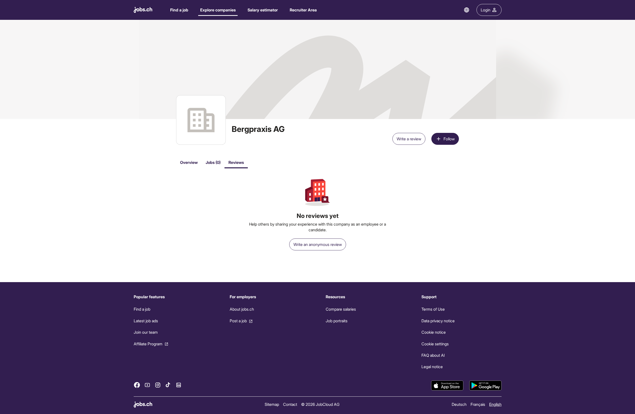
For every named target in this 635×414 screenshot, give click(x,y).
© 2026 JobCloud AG (320, 404)
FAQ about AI (433, 355)
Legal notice (432, 366)
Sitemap (271, 404)
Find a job (179, 9)
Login (485, 9)
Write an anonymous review (317, 244)
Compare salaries (340, 309)
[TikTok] (168, 385)
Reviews (236, 162)
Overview (189, 162)
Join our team (146, 332)
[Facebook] (137, 385)
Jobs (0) (213, 162)
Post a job (238, 320)
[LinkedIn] (178, 385)
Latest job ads (146, 320)
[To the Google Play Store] (485, 385)
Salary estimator (263, 9)
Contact (290, 404)
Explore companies (218, 9)
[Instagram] (158, 385)
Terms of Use (433, 309)
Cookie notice (433, 332)
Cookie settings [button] (435, 343)
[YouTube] (147, 385)
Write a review (409, 138)
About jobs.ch (241, 309)
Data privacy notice (438, 320)
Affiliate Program (148, 343)
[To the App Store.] (447, 385)
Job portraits (336, 320)
